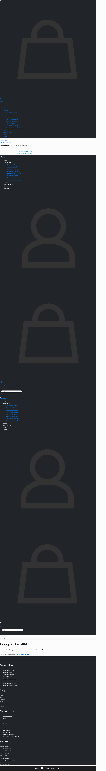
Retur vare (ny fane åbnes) (11, 737)
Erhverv (5, 718)
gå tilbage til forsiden (25, 654)
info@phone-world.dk (9, 761)
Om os (5, 728)
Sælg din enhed (7, 716)
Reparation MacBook (9, 674)
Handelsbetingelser (8, 734)
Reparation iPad (7, 672)
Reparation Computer (9, 683)
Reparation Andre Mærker (10, 685)
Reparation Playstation (9, 679)
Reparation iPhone (8, 670)
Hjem (4, 638)
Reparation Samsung (9, 677)
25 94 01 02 (5, 758)
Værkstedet (6, 730)
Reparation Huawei (8, 681)
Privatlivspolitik (7, 732)
